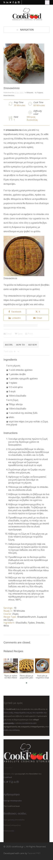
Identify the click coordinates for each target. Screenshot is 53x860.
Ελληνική (30, 93)
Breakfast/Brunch (26, 616)
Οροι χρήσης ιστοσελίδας (14, 819)
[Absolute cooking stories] (26, 19)
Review (32, 344)
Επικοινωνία (9, 830)
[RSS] (4, 782)
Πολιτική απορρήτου (12, 825)
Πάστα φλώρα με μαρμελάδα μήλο (26, 677)
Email (9, 333)
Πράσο (31, 622)
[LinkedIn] (15, 782)
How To (20, 344)
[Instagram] (18, 782)
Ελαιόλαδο (21, 622)
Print (30, 333)
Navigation (27, 29)
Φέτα (6, 625)
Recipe (9, 344)
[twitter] (10, 2)
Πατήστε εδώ (9, 774)
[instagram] (19, 2)
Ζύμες (15, 613)
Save (19, 333)
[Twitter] (7, 782)
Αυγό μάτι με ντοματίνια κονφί (42, 677)
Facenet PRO (34, 853)
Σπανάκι (40, 622)
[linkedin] (7, 2)
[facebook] (13, 2)
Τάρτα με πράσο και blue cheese (10, 677)
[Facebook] (9, 782)
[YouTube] (12, 782)
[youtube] (16, 2)
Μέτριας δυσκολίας (32, 118)
